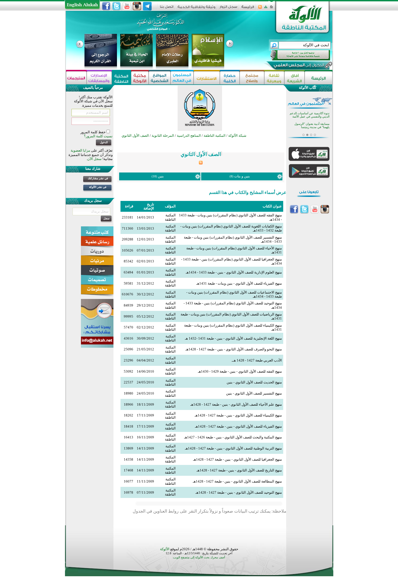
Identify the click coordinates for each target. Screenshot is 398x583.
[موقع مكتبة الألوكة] (140, 77)
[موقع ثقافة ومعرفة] (274, 77)
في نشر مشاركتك (98, 178)
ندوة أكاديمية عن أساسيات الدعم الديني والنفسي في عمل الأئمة (310, 115)
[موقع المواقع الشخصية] (160, 77)
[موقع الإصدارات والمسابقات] (99, 77)
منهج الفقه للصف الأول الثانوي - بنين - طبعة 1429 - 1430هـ (240, 371)
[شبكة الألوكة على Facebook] (106, 6)
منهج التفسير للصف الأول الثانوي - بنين (254, 393)
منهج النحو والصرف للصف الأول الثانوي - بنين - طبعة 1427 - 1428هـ (233, 349)
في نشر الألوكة (97, 186)
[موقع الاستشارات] (207, 77)
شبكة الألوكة (237, 135)
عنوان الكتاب (272, 206)
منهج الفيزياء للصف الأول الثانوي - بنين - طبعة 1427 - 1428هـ (238, 426)
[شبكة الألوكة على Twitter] (116, 6)
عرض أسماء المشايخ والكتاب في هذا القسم (247, 192)
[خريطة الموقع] (266, 8)
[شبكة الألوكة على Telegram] (147, 6)
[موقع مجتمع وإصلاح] (252, 77)
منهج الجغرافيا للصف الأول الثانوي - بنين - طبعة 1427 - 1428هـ (237, 459)
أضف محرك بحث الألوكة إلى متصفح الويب (199, 557)
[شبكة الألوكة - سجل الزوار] (228, 8)
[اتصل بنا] (166, 8)
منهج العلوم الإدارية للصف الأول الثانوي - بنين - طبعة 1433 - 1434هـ (234, 272)
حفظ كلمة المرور (93, 132)
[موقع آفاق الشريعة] (294, 77)
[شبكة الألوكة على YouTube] (126, 6)
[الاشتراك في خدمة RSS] (260, 8)
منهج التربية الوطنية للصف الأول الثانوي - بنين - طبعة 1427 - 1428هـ (233, 448)
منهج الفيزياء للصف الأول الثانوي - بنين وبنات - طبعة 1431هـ (239, 283)
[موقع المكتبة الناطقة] (121, 77)
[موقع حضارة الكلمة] (230, 77)
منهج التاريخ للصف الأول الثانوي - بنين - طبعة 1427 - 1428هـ (239, 470)
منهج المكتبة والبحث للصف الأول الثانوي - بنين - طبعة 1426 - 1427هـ (233, 437)
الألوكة (164, 549)
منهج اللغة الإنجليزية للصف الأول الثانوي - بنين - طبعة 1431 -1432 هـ (233, 338)
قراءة (129, 206)
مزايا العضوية (80, 150)
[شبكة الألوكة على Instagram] (137, 6)
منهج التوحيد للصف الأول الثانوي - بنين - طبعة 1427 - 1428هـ (238, 492)
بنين (161, 176)
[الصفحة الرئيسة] (271, 8)
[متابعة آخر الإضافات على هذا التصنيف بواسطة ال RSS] (201, 163)
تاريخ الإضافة (148, 206)
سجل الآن (94, 159)
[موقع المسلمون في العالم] (182, 77)
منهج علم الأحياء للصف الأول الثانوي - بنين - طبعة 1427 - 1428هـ (236, 404)
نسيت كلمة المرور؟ (98, 136)
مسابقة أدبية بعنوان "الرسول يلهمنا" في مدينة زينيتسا (312, 125)
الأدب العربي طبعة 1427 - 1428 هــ (257, 360)
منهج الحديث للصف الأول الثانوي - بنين (254, 382)
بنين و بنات (242, 176)
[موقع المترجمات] (76, 77)
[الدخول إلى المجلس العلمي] (298, 66)
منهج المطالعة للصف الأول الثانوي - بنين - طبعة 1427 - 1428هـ (237, 481)
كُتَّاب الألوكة (307, 88)
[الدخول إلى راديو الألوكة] (295, 55)
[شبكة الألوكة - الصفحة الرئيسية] (247, 9)
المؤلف (170, 206)
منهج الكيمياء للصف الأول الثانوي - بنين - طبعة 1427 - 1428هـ (238, 415)
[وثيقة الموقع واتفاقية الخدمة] (196, 9)
